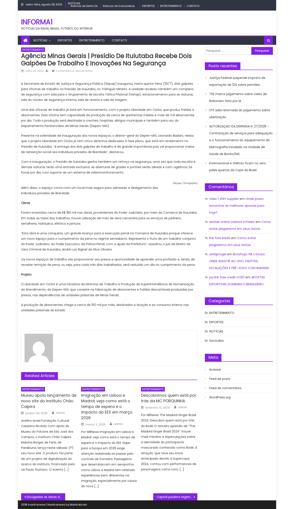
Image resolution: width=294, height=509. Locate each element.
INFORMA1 (37, 22)
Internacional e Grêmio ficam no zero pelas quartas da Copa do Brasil (237, 166)
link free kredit (219, 238)
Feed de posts (219, 379)
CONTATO (193, 6)
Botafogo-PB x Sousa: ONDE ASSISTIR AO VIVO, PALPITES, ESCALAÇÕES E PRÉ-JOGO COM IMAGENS (239, 261)
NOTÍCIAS (74, 3)
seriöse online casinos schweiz (232, 222)
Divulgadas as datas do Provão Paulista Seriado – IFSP (46, 497)
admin (60, 413)
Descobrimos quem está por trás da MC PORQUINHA (168, 398)
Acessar (215, 369)
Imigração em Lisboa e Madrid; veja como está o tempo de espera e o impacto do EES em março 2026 (106, 406)
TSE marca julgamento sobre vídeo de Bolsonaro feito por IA (238, 97)
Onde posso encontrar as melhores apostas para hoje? (236, 206)
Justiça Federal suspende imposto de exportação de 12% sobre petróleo (237, 81)
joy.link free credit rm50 (226, 277)
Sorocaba (216, 340)
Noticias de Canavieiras (119, 6)
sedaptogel (217, 254)
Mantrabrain (78, 505)
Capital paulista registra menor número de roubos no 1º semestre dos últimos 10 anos (177, 497)
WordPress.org (220, 397)
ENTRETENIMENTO (170, 6)
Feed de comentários (225, 388)
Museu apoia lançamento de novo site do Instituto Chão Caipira (48, 401)
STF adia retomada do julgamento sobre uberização (239, 113)
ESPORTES (148, 6)
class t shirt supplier (224, 199)
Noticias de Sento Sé (84, 6)
